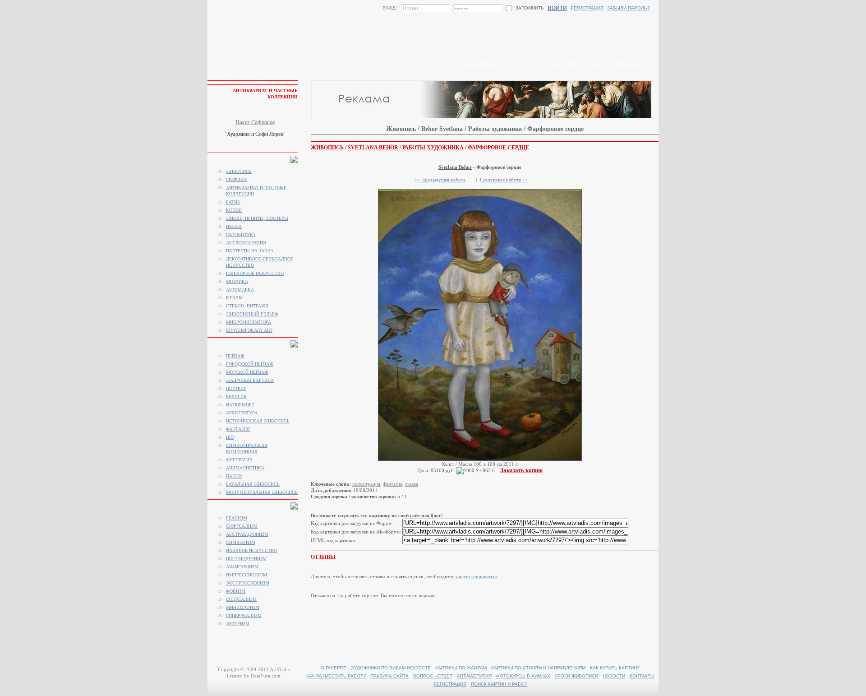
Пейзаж (235, 355)
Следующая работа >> (504, 179)
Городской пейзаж (249, 364)
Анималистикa (245, 467)
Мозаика (237, 281)
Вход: (389, 7)
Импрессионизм (246, 574)
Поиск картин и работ (617, 64)
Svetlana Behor (373, 147)
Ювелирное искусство (255, 273)
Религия (236, 396)
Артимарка (240, 289)
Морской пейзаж (247, 372)
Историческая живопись (258, 420)
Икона (234, 226)
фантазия (392, 484)
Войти (557, 8)
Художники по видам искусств (391, 667)
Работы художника (433, 147)
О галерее (333, 667)
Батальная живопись (253, 484)
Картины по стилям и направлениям (538, 667)
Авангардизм (242, 566)
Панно (234, 475)
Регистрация (587, 7)
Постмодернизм (246, 558)
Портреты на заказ (249, 250)
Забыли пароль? (628, 7)
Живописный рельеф (252, 313)
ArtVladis (280, 669)
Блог (529, 64)
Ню (230, 437)
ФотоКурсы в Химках (523, 675)
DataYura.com (266, 675)
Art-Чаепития (474, 675)
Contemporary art (249, 330)
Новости (614, 675)
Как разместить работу (482, 64)
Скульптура (240, 234)
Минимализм (242, 607)
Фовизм (235, 591)
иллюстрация (366, 484)
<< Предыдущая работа (440, 179)
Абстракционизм (247, 534)
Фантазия (238, 429)
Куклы (234, 297)
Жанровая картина (250, 380)
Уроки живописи (576, 675)
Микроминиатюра (248, 322)
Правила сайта (389, 675)
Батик (233, 202)
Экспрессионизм (247, 582)
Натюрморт (240, 404)
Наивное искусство (251, 550)
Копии (234, 210)
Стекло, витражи (247, 305)
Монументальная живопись (262, 492)
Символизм (240, 542)
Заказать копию (521, 470)
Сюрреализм (242, 526)
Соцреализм (241, 599)
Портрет (236, 388)
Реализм (236, 517)
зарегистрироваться (476, 576)
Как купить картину (415, 64)
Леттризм (237, 623)
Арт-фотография (246, 242)
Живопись (327, 147)
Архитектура (242, 412)
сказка (411, 484)
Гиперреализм (244, 615)
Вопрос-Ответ (564, 64)
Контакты (642, 675)
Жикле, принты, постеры (257, 218)
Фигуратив (239, 459)
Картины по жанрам (461, 667)
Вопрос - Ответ (432, 675)
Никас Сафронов (255, 122)
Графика (236, 179)
